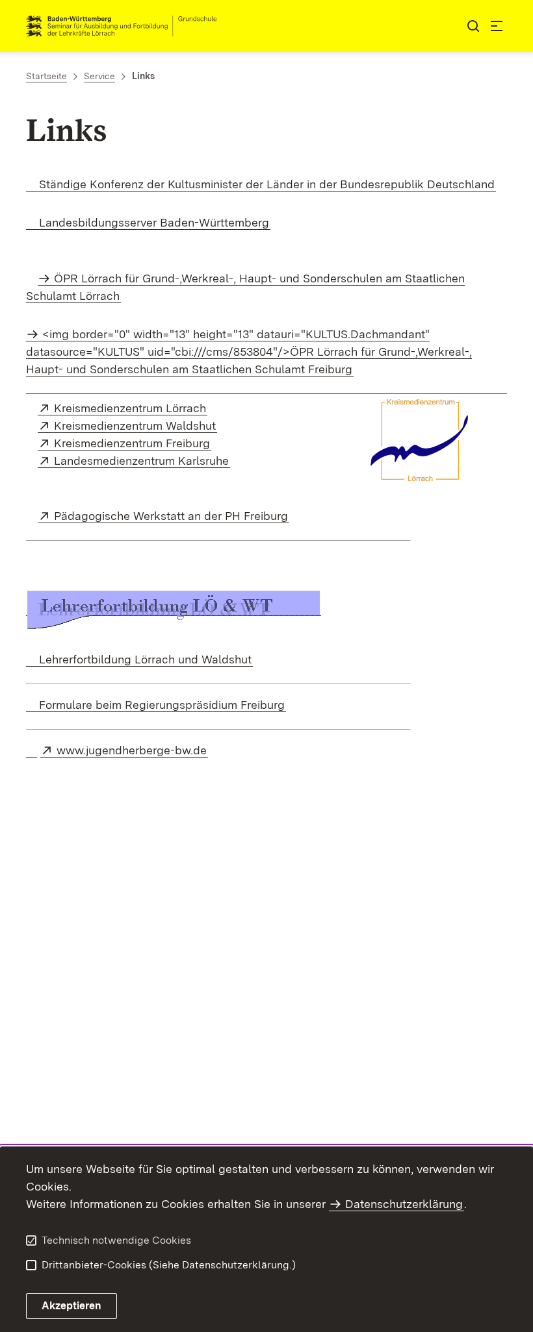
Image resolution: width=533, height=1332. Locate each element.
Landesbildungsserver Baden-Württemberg (152, 222)
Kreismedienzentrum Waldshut (135, 425)
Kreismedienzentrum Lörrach (130, 408)
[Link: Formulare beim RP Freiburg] (31, 750)
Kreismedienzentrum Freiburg (132, 443)
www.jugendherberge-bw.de (132, 750)
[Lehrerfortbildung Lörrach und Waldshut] (173, 608)
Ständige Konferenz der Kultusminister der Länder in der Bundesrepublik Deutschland (265, 184)
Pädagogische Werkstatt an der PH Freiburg (171, 516)
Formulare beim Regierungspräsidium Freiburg (160, 704)
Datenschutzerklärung (404, 1204)
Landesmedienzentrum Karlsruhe (142, 460)
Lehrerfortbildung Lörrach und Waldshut (144, 659)
